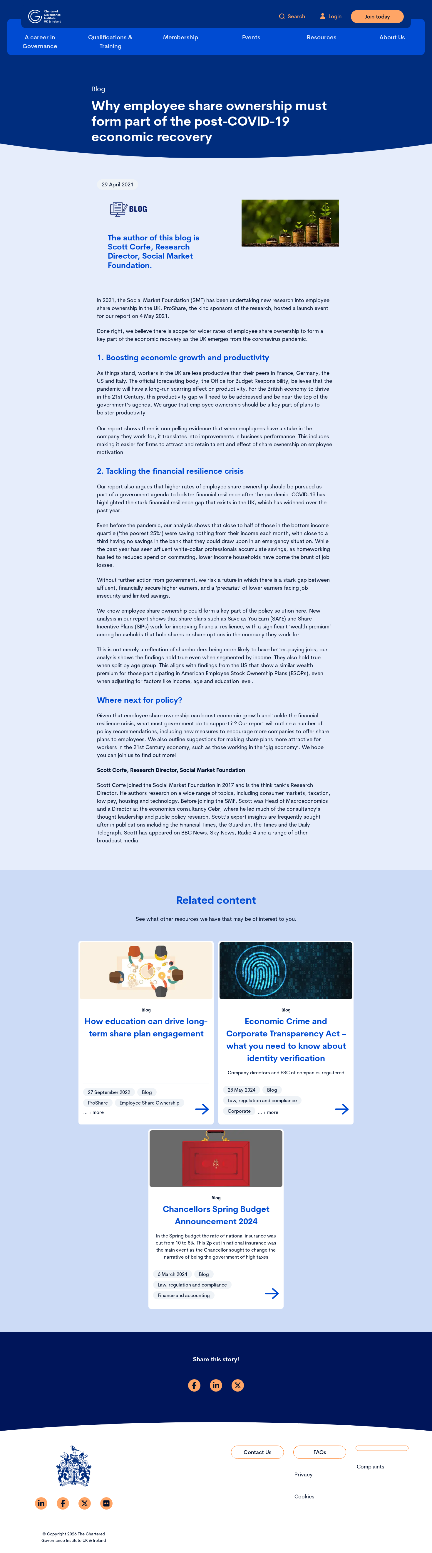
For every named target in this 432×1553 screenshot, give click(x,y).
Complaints (370, 1466)
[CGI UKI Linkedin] (41, 1503)
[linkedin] (216, 1385)
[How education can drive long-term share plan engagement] (202, 1109)
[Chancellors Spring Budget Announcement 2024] (272, 1293)
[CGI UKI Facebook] (63, 1503)
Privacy (303, 1474)
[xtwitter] (238, 1385)
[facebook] (194, 1385)
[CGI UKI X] (84, 1503)
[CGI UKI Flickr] (106, 1503)
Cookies (304, 1496)
